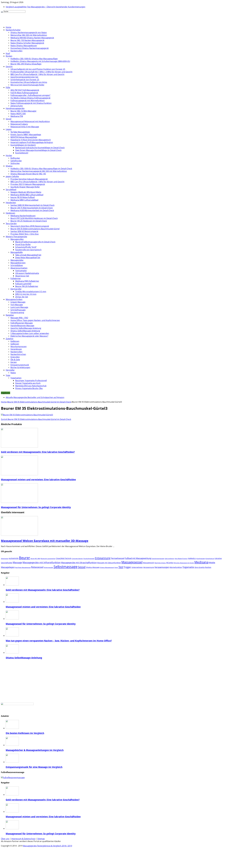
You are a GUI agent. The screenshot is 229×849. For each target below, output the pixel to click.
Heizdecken (11, 202)
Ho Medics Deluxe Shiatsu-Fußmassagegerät (30, 98)
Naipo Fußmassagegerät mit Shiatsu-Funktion (31, 103)
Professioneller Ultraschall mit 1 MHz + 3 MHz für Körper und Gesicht (41, 71)
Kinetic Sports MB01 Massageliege (25, 134)
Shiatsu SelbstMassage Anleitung (25, 330)
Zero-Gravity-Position (203, 567)
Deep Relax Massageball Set (27, 257)
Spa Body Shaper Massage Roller (25, 187)
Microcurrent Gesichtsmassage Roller (27, 84)
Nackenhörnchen (18, 354)
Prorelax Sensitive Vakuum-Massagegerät (29, 179)
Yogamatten (15, 378)
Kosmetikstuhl (21, 153)
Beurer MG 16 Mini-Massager (23, 111)
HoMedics (192, 558)
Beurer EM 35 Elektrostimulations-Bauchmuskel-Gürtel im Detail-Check (39, 402)
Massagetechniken (14, 299)
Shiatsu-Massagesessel (107, 567)
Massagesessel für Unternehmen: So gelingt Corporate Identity (36, 507)
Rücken (9, 56)
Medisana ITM (16, 116)
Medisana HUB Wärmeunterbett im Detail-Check (32, 210)
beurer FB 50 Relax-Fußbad (22, 197)
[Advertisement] (114, 681)
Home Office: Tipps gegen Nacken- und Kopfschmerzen (35, 320)
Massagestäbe (16, 260)
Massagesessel (132, 562)
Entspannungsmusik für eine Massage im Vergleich (34, 767)
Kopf (8, 53)
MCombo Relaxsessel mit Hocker (184, 563)
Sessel (8, 119)
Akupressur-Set (22, 276)
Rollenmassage (48, 567)
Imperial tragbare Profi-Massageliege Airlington (31, 142)
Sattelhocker (16, 160)
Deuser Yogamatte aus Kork (27, 383)
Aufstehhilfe (13, 558)
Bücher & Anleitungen (20, 367)
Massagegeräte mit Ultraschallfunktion (79, 562)
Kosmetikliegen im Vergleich (23, 145)
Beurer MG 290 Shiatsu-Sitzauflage (25, 64)
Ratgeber (10, 315)
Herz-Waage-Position (181, 558)
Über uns (5, 838)
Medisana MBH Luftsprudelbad (24, 200)
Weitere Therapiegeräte (16, 236)
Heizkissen (10, 213)
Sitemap (41, 838)
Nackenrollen (16, 50)
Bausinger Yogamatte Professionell (31, 380)
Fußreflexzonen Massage (21, 323)
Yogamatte (188, 567)
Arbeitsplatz (4, 558)
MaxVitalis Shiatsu (160, 563)
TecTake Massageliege (20, 132)
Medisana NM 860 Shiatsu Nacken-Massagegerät (32, 37)
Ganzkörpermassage (158, 558)
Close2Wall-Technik (63, 558)
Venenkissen (16, 349)
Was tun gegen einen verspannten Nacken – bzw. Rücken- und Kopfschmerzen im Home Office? (59, 640)
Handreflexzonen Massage (22, 325)
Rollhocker (15, 158)
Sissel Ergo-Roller (23, 244)
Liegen (9, 129)
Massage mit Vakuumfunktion (109, 563)
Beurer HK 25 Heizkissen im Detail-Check (28, 221)
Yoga (8, 375)
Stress (116, 567)
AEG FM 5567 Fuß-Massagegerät (24, 90)
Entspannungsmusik (19, 364)
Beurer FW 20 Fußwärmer (26, 286)
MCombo (169, 563)
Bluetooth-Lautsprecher (48, 558)
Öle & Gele (15, 359)
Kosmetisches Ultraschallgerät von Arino (28, 82)
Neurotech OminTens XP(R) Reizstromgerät (29, 226)
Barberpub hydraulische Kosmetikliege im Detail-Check (40, 147)
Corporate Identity (77, 558)
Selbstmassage (65, 566)
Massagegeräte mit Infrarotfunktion (42, 562)
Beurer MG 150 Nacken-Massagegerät (27, 40)
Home (8, 27)
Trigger (127, 567)
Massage (17, 562)
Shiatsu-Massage (93, 567)
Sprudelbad (11, 189)
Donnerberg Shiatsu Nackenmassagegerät (29, 48)
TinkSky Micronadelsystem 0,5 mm (30, 291)
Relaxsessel (37, 567)
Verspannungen (161, 567)
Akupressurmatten (18, 268)
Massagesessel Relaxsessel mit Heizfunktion (30, 121)
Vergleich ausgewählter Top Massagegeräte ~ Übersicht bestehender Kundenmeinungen (45, 6)
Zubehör (9, 338)
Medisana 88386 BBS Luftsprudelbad (26, 194)
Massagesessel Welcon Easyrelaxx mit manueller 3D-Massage (44, 541)
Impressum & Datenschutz (23, 838)
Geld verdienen (169, 558)
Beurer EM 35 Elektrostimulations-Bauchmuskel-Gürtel (35, 228)
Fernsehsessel (117, 558)
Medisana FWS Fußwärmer (27, 281)
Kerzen (13, 362)
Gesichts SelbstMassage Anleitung (25, 328)
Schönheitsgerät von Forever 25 (24, 79)
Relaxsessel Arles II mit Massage (24, 126)
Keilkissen (14, 341)
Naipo (13, 372)
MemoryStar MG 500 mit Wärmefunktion (28, 35)
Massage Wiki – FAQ (19, 317)
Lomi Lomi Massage (19, 307)
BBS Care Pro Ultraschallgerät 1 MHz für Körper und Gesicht (37, 74)
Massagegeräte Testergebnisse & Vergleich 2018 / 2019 (47, 845)
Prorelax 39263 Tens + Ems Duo (24, 234)
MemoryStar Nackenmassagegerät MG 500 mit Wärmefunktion (38, 171)
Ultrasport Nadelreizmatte (27, 273)
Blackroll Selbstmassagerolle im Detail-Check (35, 241)
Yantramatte (21, 270)
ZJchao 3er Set (21, 296)
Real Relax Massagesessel (23, 567)
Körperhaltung (209, 558)
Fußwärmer (15, 278)
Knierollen (15, 357)
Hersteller (10, 370)
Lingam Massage (17, 302)
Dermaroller (16, 289)
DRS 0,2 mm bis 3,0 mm (25, 294)
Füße (8, 87)
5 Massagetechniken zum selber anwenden (29, 333)
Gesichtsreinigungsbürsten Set (24, 77)
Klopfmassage (200, 558)
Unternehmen (137, 567)
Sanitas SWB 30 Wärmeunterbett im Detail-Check (32, 205)
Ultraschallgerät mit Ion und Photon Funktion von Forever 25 (37, 69)
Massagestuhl (148, 563)
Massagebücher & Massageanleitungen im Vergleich (35, 750)
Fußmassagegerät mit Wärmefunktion (27, 100)
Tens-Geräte (11, 223)
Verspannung (148, 567)
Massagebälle (16, 252)
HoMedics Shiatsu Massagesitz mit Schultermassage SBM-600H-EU (40, 61)
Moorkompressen (18, 346)
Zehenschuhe (16, 105)
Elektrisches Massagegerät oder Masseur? (29, 336)
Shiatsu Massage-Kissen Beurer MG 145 (28, 173)
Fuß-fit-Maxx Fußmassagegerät (24, 92)
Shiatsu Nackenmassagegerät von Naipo (28, 32)
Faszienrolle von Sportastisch (28, 249)
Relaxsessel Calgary (19, 124)
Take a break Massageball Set (28, 255)
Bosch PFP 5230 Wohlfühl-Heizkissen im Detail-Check (34, 218)
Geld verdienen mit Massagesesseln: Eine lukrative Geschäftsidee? (38, 451)
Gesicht (9, 66)
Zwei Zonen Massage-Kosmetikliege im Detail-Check (38, 150)
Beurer (24, 557)
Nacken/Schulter (13, 30)
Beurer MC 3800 (35, 558)
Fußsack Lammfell (23, 283)
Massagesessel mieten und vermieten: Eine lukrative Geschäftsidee (38, 479)
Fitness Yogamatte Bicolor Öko (29, 388)
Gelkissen (14, 344)
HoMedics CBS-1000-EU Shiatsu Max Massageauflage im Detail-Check (41, 168)
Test (120, 567)
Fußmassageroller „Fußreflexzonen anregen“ (30, 95)
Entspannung (102, 558)
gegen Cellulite (12, 176)
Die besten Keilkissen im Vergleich (25, 733)
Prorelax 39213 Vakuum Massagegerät (27, 184)
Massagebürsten (18, 262)
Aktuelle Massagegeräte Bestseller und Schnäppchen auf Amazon (35, 397)
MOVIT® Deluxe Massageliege (23, 137)
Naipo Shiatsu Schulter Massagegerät (27, 43)
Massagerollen (17, 239)
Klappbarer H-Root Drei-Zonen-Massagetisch (30, 139)
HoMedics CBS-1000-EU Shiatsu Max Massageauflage (34, 58)
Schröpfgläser (16, 265)
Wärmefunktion (176, 567)
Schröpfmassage (18, 310)
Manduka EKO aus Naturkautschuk (30, 385)
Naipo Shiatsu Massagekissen (23, 45)
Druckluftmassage (88, 558)
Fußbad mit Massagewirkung (138, 558)
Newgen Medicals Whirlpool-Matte (25, 192)
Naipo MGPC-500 (18, 113)
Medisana (201, 562)
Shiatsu (9, 166)
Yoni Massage (16, 304)
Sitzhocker (15, 163)
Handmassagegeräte (15, 108)
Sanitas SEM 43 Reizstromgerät (24, 231)
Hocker (9, 155)
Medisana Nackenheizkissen (23, 215)
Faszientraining (17, 312)
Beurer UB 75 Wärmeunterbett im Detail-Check (31, 207)
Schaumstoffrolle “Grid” (26, 247)
